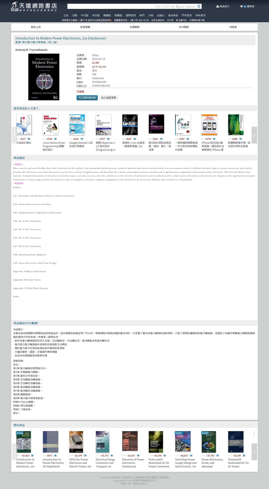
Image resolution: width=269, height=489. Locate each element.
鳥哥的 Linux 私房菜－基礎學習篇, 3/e (133, 144)
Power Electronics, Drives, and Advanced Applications (212, 464)
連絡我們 (140, 477)
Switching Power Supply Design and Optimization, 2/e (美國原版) (186, 464)
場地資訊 (200, 15)
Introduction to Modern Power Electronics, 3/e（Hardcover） (25, 464)
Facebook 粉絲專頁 (110, 477)
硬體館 (118, 15)
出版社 (160, 15)
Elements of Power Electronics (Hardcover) (133, 462)
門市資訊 (187, 15)
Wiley (95, 55)
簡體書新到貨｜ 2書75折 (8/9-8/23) (131, 20)
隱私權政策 (152, 477)
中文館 (84, 15)
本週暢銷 (134, 27)
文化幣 (170, 20)
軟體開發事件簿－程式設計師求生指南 (239, 144)
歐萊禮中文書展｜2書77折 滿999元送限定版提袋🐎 (87, 20)
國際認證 (131, 15)
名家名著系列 (157, 20)
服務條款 (164, 477)
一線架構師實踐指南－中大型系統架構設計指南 (186, 146)
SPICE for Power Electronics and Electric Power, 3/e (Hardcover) (80, 464)
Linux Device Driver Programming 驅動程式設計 (54, 146)
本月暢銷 (184, 27)
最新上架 (36, 27)
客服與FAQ (128, 477)
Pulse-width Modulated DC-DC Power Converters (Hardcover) (159, 464)
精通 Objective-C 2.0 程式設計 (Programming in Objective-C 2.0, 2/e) (105, 149)
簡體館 (107, 15)
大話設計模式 (23, 142)
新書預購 (85, 27)
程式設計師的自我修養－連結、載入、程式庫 (160, 146)
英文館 (96, 15)
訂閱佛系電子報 (197, 20)
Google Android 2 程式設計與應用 (81, 144)
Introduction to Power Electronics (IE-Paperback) (53, 462)
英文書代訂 (181, 20)
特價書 (233, 27)
